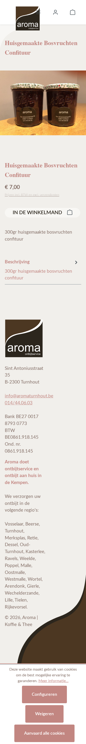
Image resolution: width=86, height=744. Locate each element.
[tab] (42, 270)
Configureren (44, 694)
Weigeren (44, 714)
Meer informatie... (53, 681)
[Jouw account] (55, 12)
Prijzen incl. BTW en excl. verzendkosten (32, 195)
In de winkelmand (38, 212)
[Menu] (38, 12)
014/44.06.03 (18, 403)
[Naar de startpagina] (28, 12)
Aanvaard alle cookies (44, 733)
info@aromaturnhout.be (29, 396)
